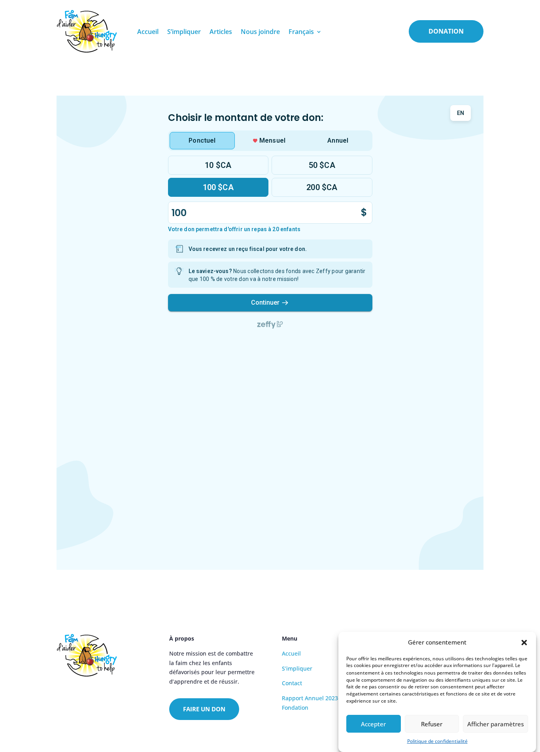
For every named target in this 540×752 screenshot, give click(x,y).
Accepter (373, 724)
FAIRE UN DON (204, 709)
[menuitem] (305, 31)
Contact (292, 683)
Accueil (148, 31)
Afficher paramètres (495, 724)
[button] (524, 642)
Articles (221, 31)
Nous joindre (260, 31)
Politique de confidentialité (437, 741)
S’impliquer (184, 31)
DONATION (446, 31)
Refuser (431, 724)
